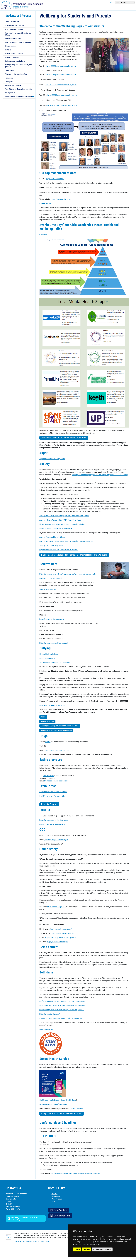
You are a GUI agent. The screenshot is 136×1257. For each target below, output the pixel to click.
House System (10, 46)
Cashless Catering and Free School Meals (18, 34)
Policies (54, 1194)
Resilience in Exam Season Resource (53, 792)
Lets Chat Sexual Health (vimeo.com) (53, 1104)
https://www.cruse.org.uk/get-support (53, 643)
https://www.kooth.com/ (55, 179)
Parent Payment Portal (14, 54)
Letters (8, 50)
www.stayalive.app (46, 1029)
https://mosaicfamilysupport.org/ (51, 619)
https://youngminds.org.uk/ (61, 199)
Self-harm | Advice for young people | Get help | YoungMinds (62, 1001)
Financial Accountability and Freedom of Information (32, 1241)
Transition (9, 78)
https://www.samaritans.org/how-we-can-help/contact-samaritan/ (76, 1174)
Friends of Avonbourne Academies (18, 42)
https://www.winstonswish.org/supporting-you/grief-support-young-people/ (67, 574)
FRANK (47, 742)
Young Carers (10, 93)
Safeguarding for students (15, 61)
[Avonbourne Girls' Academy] (22, 5)
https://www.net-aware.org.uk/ (60, 929)
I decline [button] (87, 1249)
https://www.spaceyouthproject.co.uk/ (53, 820)
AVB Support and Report (14, 29)
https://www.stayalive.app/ (49, 1014)
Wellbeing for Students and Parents (18, 97)
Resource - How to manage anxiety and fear (55, 528)
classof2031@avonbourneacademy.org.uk (60, 75)
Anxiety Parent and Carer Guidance (52, 537)
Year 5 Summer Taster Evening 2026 (18, 89)
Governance (56, 1196)
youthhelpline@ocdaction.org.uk (56, 840)
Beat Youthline (48, 776)
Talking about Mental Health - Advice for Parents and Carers (63, 438)
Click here (43, 235)
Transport (9, 82)
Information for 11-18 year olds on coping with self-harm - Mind (63, 1006)
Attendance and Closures (14, 26)
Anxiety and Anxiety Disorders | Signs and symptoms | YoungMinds (64, 516)
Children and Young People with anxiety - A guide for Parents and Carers (66, 541)
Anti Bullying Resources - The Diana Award (55, 663)
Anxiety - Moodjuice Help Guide (51, 546)
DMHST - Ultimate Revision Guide (52, 796)
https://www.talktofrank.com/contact (58, 750)
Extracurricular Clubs (13, 39)
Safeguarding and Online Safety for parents (18, 66)
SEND (54, 1201)
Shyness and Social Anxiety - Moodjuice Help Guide (58, 550)
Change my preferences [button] (102, 1249)
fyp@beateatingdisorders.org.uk (56, 781)
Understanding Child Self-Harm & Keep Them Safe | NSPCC (61, 1010)
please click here (76, 1109)
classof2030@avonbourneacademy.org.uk (60, 85)
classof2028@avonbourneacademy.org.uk (61, 105)
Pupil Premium (57, 1199)
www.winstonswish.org (47, 589)
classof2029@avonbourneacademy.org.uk (61, 95)
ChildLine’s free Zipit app (56, 907)
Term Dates (9, 70)
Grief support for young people (50, 578)
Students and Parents (18, 15)
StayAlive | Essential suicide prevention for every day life (60, 1018)
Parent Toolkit (45, 203)
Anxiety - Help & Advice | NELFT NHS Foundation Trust (60, 520)
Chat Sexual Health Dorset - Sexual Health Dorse (57, 1100)
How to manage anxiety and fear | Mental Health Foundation (61, 524)
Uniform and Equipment (14, 85)
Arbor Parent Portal (12, 22)
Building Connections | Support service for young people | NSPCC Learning (100, 475)
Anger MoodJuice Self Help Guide (52, 459)
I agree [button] (77, 1249)
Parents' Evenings (12, 57)
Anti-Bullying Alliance (47, 658)
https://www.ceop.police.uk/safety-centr (60, 938)
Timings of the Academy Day (16, 74)
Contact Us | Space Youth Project (52, 824)
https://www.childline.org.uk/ (57, 942)
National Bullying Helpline (48, 654)
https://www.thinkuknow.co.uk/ (62, 933)
